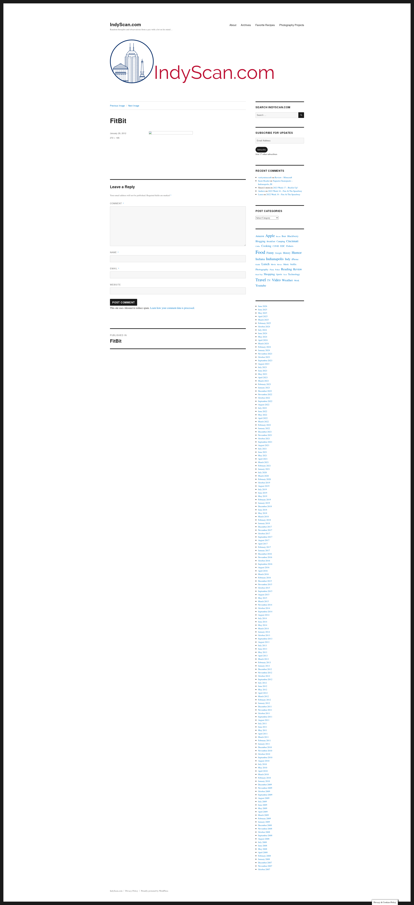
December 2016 (265, 553)
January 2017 (264, 550)
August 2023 (263, 363)
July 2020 (262, 472)
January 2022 (264, 428)
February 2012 (264, 699)
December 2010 (265, 747)
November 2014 (265, 604)
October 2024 (264, 326)
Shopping (269, 274)
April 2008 (263, 852)
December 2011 (265, 706)
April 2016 (263, 570)
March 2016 (263, 574)
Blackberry (293, 236)
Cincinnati (292, 241)
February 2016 (264, 577)
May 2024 (262, 336)
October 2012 (264, 675)
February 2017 (264, 547)
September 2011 (265, 716)
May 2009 (262, 808)
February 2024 (264, 346)
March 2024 (263, 343)
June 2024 (262, 333)
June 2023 (262, 370)
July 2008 (262, 842)
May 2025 (262, 312)
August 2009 (263, 798)
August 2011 (263, 720)
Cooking (266, 246)
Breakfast (271, 241)
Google (278, 253)
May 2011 (262, 730)
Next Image (133, 105)
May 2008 (262, 848)
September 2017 (265, 536)
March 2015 (263, 601)
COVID (276, 246)
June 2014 (262, 621)
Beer (284, 236)
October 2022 (264, 397)
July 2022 (262, 407)
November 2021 (265, 435)
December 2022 (265, 390)
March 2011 (263, 737)
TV (269, 280)
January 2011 (264, 743)
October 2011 (264, 713)
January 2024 (264, 350)
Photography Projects (291, 25)
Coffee (258, 246)
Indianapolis (275, 258)
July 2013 (262, 645)
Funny (270, 253)
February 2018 (264, 519)
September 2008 (265, 835)
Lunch (265, 264)
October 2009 (264, 791)
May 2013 (262, 652)
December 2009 (265, 784)
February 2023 (264, 384)
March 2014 (263, 628)
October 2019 (264, 482)
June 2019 (262, 492)
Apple (270, 235)
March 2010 (263, 774)
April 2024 (263, 340)
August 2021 (263, 445)
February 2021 (264, 465)
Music (286, 264)
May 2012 (262, 689)
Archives (246, 25)
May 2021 (262, 455)
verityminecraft (265, 177)
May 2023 (262, 374)
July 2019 (262, 489)
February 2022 (264, 424)
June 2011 (262, 726)
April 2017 (263, 543)
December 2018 (265, 506)
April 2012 (263, 692)
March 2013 (263, 659)
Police (277, 269)
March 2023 (263, 380)
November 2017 (265, 530)
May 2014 (262, 625)
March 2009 (263, 815)
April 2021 (263, 458)
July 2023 (262, 367)
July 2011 (262, 723)
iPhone (295, 259)
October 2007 (264, 869)
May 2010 (262, 767)
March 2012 (263, 696)
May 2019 (262, 496)
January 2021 (264, 469)
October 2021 (264, 438)
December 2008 (265, 825)
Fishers (289, 245)
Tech (285, 274)
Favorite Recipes (265, 25)
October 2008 (264, 832)
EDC (282, 245)
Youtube (261, 285)
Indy (287, 259)
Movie (273, 264)
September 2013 (265, 638)
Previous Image (117, 105)
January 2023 (264, 387)
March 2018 (263, 516)
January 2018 (264, 523)
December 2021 (265, 431)
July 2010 (262, 764)
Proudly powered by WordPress (154, 890)
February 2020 (264, 479)
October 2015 (264, 587)
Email (114, 268)
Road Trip (259, 274)
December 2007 (265, 862)
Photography (262, 269)
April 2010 (263, 770)
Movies (279, 264)
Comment (117, 203)
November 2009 (265, 787)
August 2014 (263, 614)
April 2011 (263, 733)
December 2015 (265, 580)
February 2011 (264, 740)
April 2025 (263, 316)
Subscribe (261, 149)
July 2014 (262, 618)
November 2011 (265, 709)
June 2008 (262, 845)
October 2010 (264, 753)
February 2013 (264, 662)
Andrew (261, 190)
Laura (260, 194)
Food (260, 252)
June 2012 (262, 686)
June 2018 (262, 509)
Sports (279, 274)
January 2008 (264, 859)
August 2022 (263, 404)
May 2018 (262, 513)
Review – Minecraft (283, 177)
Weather (287, 280)
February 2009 (264, 818)
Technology (294, 274)
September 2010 (265, 757)
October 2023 (264, 357)
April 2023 (263, 377)
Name (114, 252)
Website (115, 284)
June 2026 (262, 306)
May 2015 (262, 597)
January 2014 (264, 631)
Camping (281, 241)
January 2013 (264, 665)
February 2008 (264, 855)
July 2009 (262, 801)
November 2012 (265, 672)
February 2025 (264, 323)
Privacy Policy (131, 890)
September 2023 (265, 360)
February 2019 (264, 499)
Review (297, 269)
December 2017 (265, 526)
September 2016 (265, 564)
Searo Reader (264, 180)
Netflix (293, 264)
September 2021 (265, 441)
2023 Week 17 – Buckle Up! (285, 187)
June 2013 (262, 648)
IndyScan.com (125, 24)
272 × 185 (114, 137)
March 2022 (263, 421)
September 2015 (265, 591)
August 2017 (263, 540)
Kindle (258, 264)
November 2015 (265, 584)
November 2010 (265, 750)
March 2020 (263, 475)
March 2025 (263, 319)
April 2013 (263, 655)
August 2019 (263, 485)
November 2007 (265, 865)
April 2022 (263, 418)
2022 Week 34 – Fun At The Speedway (285, 190)
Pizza (272, 269)
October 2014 (264, 608)
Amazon (260, 236)
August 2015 (263, 594)
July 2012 (262, 682)
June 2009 (262, 804)
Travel (261, 279)
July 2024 (262, 329)
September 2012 (265, 679)
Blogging (260, 241)
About (232, 25)
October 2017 (264, 533)
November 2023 (265, 353)
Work (296, 280)
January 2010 (264, 781)
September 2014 (265, 611)
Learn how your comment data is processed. (172, 308)
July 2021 (262, 448)
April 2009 (263, 811)
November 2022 (265, 394)
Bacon (278, 236)
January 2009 (264, 821)
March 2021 (263, 462)
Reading (286, 269)
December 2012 (265, 669)
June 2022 (262, 411)
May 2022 (262, 414)
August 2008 (263, 838)
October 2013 (264, 635)
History (286, 252)
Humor (297, 252)
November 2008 (265, 828)
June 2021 (262, 452)
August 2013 (263, 642)
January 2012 (264, 703)
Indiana (260, 259)
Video (276, 279)
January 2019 (264, 502)
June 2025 (262, 309)
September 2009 (265, 794)
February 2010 (264, 777)
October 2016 (264, 560)
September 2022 (265, 401)
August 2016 (263, 567)
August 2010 (263, 760)
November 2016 (265, 557)
